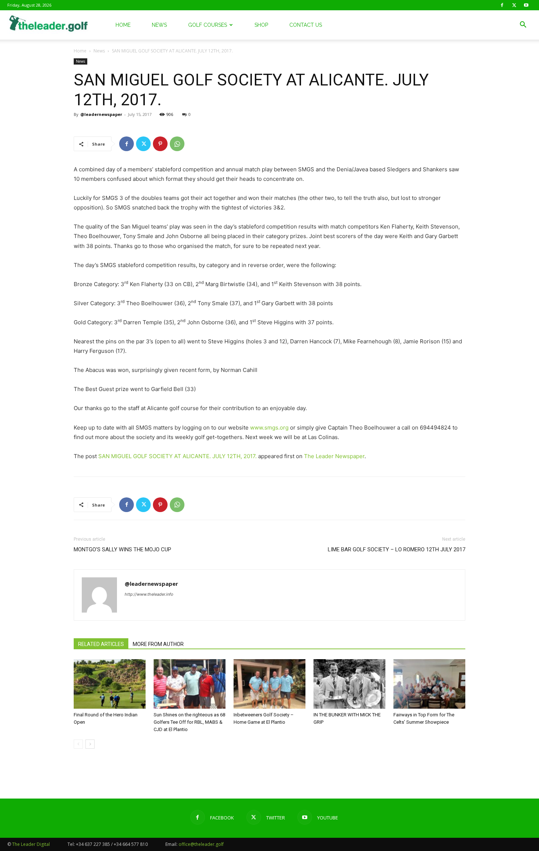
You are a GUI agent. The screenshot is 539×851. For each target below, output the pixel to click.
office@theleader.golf (201, 844)
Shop (261, 25)
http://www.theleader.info (149, 594)
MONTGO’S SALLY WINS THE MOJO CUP (122, 549)
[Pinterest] (160, 143)
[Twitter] (514, 5)
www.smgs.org (269, 427)
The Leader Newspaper (334, 456)
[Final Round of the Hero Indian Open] (110, 684)
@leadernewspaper (101, 114)
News (159, 25)
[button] (523, 25)
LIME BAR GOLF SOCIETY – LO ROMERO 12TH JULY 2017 (396, 549)
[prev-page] (78, 744)
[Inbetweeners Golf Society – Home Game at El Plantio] (269, 684)
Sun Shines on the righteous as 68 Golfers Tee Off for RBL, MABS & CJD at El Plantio (189, 722)
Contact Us (305, 25)
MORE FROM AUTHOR (158, 644)
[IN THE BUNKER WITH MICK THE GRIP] (349, 684)
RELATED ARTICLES (101, 644)
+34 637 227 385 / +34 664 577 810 (112, 844)
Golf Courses (207, 25)
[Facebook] (501, 5)
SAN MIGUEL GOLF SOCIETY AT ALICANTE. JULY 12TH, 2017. (177, 456)
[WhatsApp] (177, 143)
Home (123, 25)
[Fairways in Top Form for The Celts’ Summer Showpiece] (429, 684)
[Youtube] (526, 5)
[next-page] (90, 744)
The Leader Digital (31, 844)
